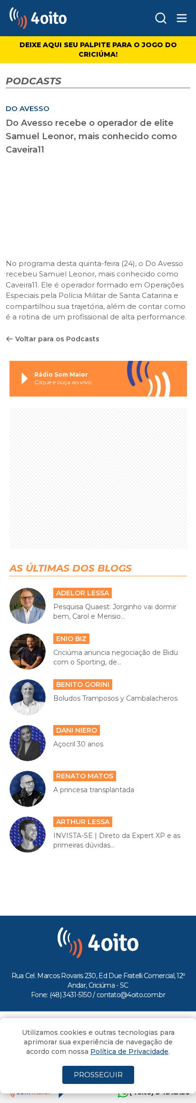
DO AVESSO (27, 108)
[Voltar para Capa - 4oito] (58, 18)
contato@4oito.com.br (131, 995)
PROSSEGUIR (98, 1074)
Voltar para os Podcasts (57, 339)
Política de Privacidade (129, 1051)
